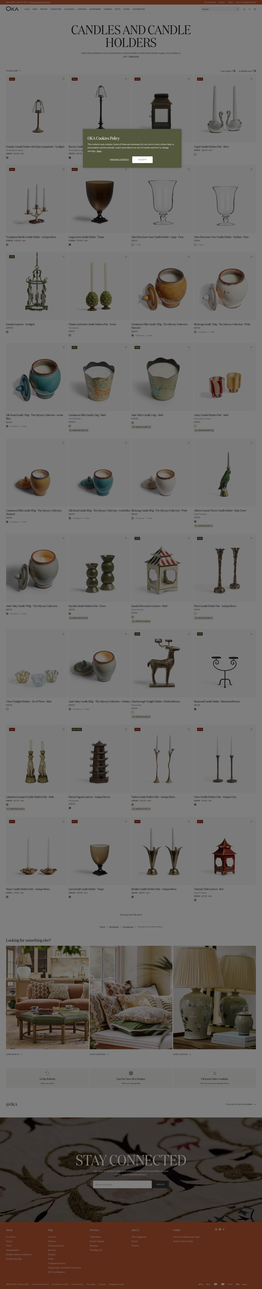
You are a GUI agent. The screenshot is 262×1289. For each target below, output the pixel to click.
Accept (142, 160)
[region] (132, 148)
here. (99, 151)
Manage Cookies (119, 159)
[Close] (177, 132)
